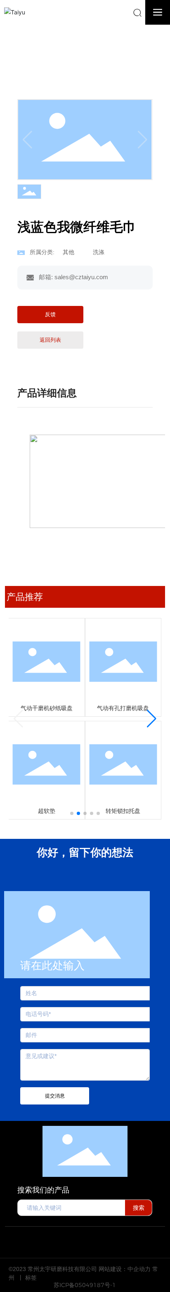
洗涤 (102, 55)
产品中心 (48, 55)
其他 (78, 55)
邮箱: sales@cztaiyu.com (73, 276)
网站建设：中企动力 (125, 1269)
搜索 (138, 1207)
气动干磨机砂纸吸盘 (47, 708)
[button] (71, 813)
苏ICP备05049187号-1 (85, 1285)
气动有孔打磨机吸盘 (123, 708)
